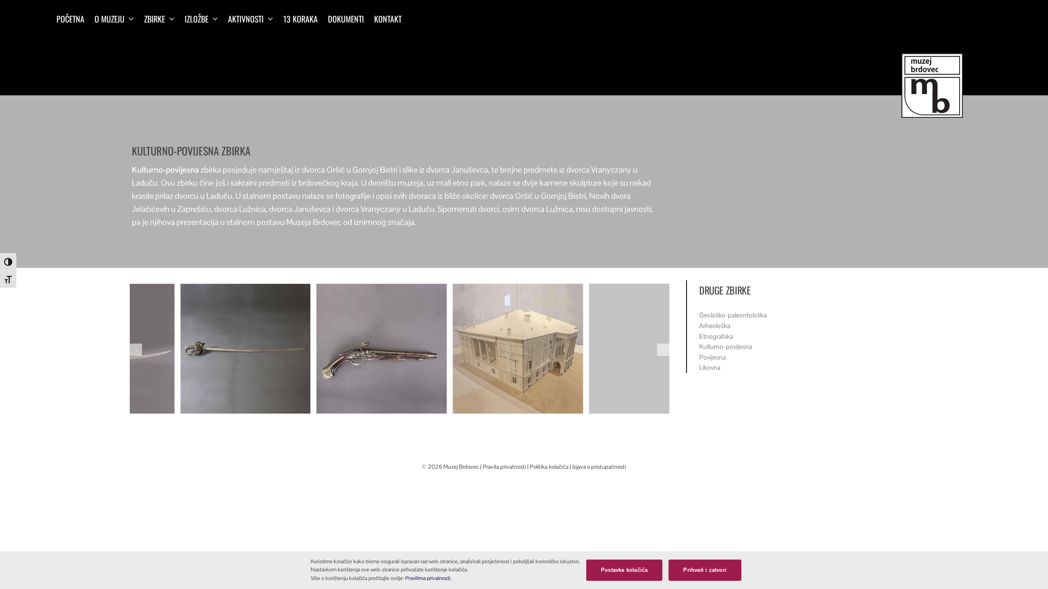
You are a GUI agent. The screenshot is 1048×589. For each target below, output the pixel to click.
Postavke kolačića (624, 570)
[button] (136, 350)
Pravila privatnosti (505, 466)
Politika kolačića (549, 466)
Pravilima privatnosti (427, 578)
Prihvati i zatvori (705, 570)
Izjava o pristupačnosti (599, 466)
